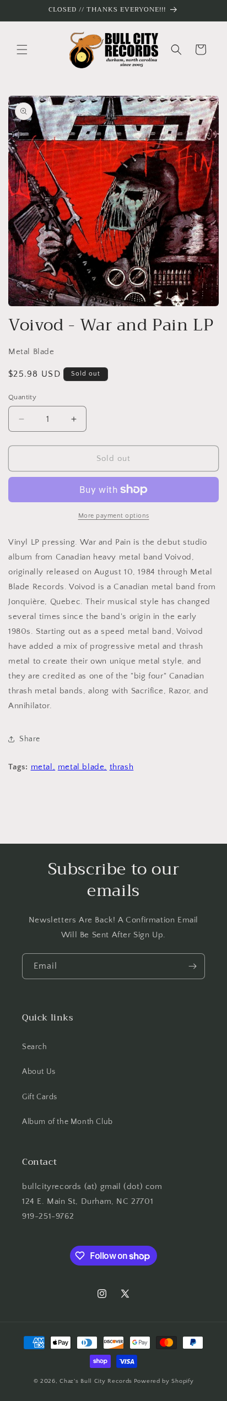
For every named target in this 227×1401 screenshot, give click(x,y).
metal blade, (82, 767)
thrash (122, 767)
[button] (22, 49)
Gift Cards (39, 1097)
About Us (39, 1071)
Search (34, 1046)
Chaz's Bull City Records (96, 1381)
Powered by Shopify (164, 1381)
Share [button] (29, 739)
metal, (43, 767)
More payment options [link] (113, 515)
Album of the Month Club (67, 1121)
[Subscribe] (192, 966)
